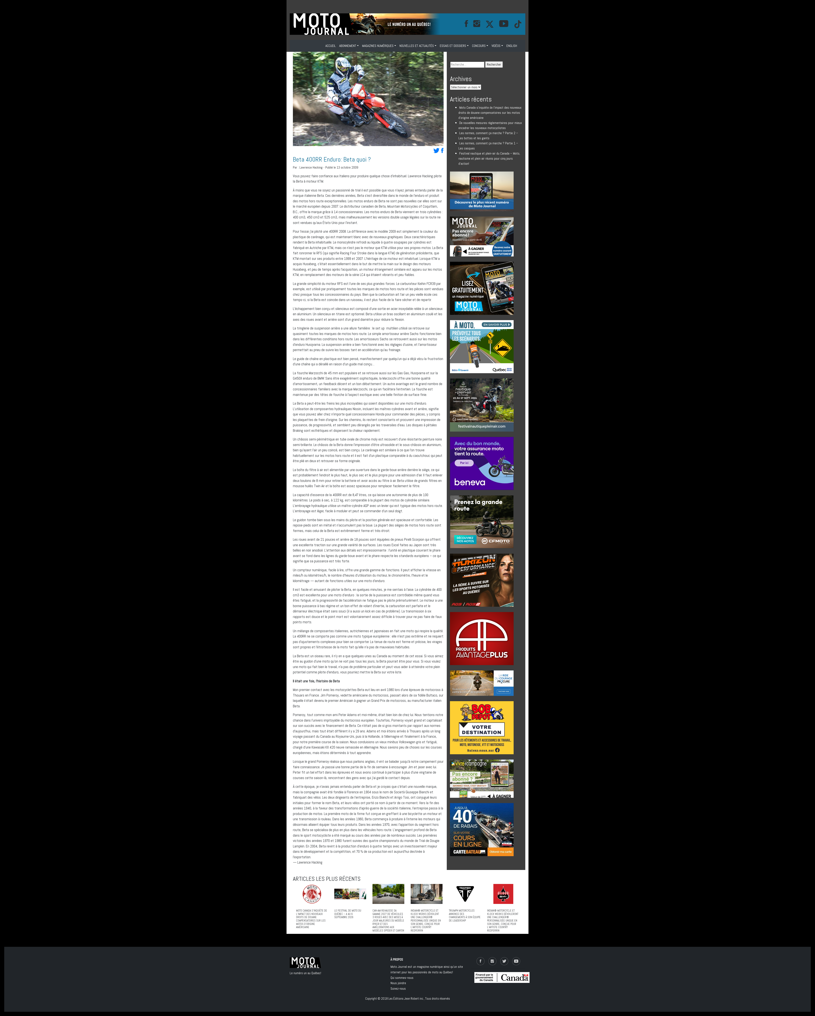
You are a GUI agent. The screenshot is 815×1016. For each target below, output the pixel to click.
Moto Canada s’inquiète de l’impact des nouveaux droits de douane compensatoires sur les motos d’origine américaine (489, 112)
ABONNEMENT (347, 46)
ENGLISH (511, 46)
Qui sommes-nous (402, 977)
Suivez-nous (398, 988)
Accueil (330, 46)
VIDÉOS (496, 46)
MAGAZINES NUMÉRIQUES (377, 46)
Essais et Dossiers (453, 46)
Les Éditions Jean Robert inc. (406, 998)
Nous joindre (398, 983)
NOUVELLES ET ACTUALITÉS (416, 46)
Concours (479, 46)
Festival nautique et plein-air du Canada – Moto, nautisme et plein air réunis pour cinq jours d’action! (489, 158)
